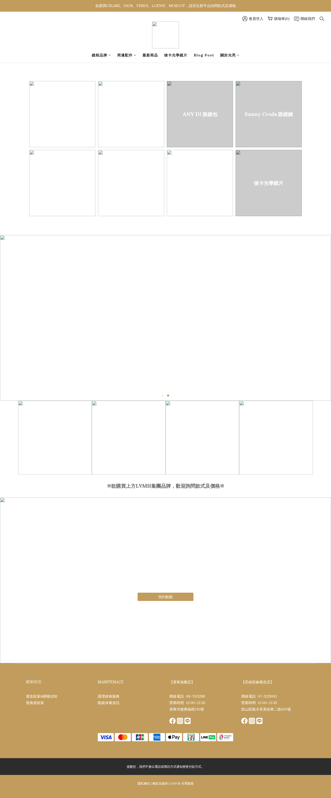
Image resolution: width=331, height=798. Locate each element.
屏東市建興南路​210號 (186, 709)
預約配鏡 (165, 597)
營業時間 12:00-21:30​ (187, 702)
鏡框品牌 (99, 55)
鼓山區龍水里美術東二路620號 (266, 709)
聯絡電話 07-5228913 (259, 696)
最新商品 (150, 55)
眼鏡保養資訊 (108, 702)
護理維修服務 (108, 696)
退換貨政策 (35, 702)
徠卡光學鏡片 (175, 55)
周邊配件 (125, 55)
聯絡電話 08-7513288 (187, 696)
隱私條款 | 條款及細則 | (153, 783)
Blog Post (204, 55)
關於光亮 (228, 55)
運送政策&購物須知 (41, 696)
